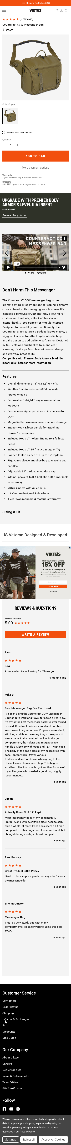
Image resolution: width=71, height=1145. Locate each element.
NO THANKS (53, 591)
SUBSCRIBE (53, 586)
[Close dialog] (69, 548)
